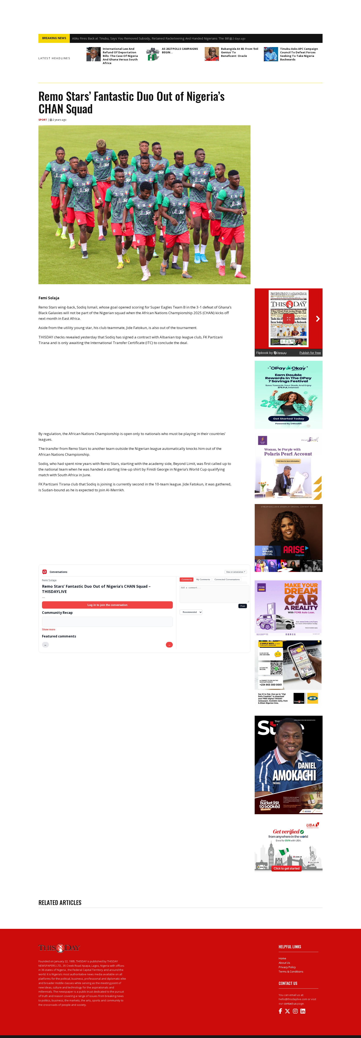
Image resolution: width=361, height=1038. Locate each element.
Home (282, 958)
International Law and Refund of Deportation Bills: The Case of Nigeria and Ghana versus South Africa (120, 56)
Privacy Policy (287, 967)
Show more (48, 629)
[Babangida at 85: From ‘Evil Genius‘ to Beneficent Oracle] (212, 54)
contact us (290, 1003)
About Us (284, 963)
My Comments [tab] (203, 579)
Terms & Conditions (291, 971)
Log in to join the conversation (107, 605)
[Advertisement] (144, 532)
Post (242, 606)
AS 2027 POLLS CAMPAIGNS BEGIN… (180, 50)
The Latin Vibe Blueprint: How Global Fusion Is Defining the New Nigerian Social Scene (133, 38)
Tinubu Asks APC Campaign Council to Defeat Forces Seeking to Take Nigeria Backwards (299, 54)
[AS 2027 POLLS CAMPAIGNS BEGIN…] (153, 54)
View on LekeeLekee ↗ (235, 572)
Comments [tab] (187, 579)
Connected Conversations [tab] (227, 579)
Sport (43, 120)
